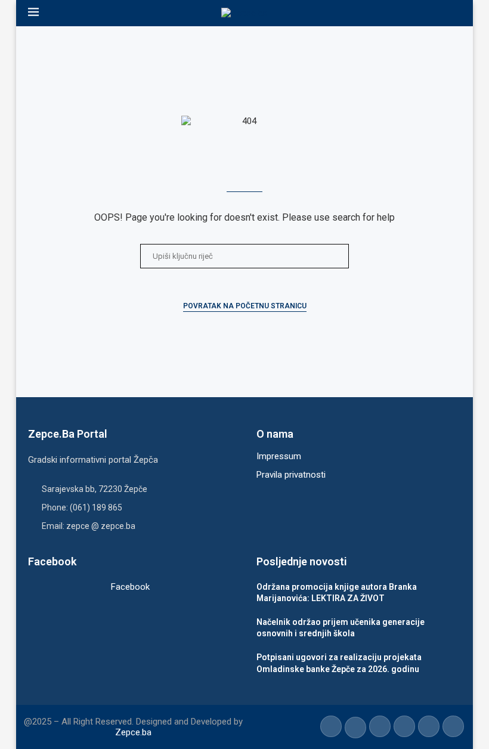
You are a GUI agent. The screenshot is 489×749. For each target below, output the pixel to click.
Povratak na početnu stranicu (245, 306)
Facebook (130, 586)
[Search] (455, 13)
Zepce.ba (133, 732)
